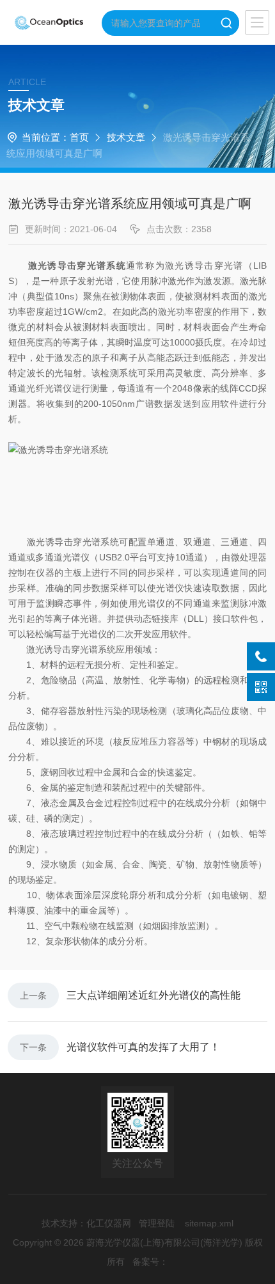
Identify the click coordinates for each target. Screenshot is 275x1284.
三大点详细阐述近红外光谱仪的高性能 (153, 995)
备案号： (150, 1261)
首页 (79, 137)
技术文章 (126, 137)
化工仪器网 (108, 1223)
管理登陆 (157, 1223)
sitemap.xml (209, 1223)
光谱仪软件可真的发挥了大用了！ (143, 1047)
